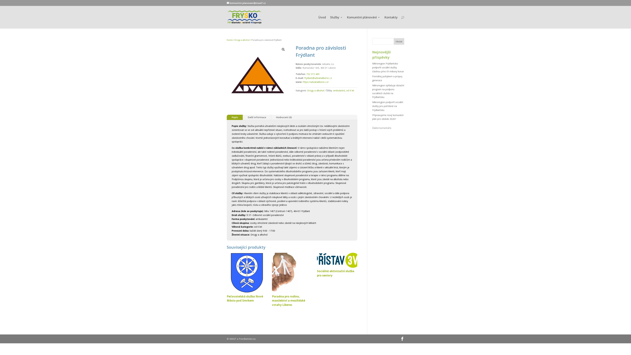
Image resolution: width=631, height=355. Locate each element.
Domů (230, 39)
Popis (235, 117)
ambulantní (339, 90)
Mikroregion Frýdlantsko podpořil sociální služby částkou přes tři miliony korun (388, 67)
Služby (334, 17)
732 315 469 (312, 74)
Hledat (399, 41)
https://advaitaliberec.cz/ (316, 81)
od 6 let (350, 90)
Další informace (257, 117)
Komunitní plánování (362, 17)
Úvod (322, 17)
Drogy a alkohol (242, 39)
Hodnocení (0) (284, 117)
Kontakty (391, 17)
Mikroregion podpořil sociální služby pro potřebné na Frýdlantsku (387, 106)
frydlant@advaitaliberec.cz (318, 78)
